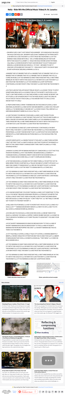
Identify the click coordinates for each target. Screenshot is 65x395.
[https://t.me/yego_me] (59, 392)
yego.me (6, 2)
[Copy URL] (21, 14)
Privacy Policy (14, 392)
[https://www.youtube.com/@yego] (56, 392)
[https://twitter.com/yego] (43, 392)
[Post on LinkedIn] (13, 14)
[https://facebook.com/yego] (40, 392)
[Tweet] (10, 14)
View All (61, 282)
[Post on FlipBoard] (18, 14)
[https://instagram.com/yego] (46, 392)
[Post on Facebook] (7, 14)
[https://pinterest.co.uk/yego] (52, 392)
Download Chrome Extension (45, 6)
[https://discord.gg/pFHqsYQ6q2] (62, 392)
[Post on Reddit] (15, 14)
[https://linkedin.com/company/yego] (49, 392)
